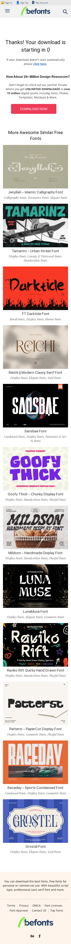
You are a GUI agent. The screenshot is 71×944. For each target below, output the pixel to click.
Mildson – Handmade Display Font (35, 553)
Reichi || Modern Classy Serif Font (35, 372)
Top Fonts (56, 910)
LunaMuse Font (35, 611)
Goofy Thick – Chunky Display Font (36, 494)
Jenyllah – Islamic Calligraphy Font (35, 192)
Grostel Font (35, 846)
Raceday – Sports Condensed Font (35, 788)
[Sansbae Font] (35, 405)
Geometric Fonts (54, 617)
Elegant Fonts (58, 198)
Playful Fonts (57, 500)
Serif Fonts (54, 378)
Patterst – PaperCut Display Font (35, 729)
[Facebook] (39, 936)
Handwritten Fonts (35, 260)
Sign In (7, 2)
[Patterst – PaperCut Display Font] (35, 703)
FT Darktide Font (35, 314)
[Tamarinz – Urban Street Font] (35, 225)
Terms (11, 905)
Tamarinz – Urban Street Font (35, 251)
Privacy (24, 905)
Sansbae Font (35, 431)
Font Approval (19, 910)
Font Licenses (53, 905)
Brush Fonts (17, 319)
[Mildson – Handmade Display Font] (35, 527)
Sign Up (22, 2)
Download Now (33, 109)
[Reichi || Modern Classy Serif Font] (35, 347)
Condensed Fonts (14, 437)
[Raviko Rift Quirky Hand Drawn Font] (35, 645)
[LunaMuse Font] (35, 586)
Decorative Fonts (38, 198)
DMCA (37, 905)
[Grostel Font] (35, 821)
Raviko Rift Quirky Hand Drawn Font (35, 670)
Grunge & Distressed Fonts (44, 256)
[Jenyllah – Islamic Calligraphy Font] (35, 166)
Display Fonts (17, 256)
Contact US (39, 910)
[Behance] (32, 936)
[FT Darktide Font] (35, 288)
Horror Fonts (53, 319)
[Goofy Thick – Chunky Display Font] (35, 468)
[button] (65, 13)
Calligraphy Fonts (15, 198)
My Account (42, 2)
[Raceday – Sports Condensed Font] (35, 762)
